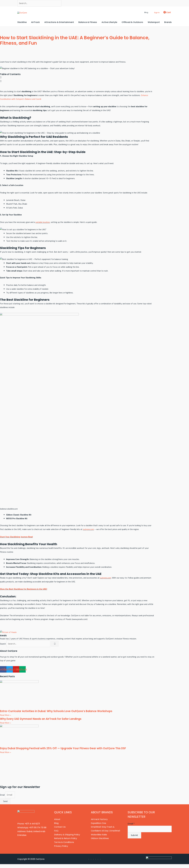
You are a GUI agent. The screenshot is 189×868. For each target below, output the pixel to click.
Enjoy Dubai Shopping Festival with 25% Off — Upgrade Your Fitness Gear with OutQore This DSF (63, 748)
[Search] (55, 644)
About (57, 819)
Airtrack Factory (99, 819)
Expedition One (98, 823)
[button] (142, 12)
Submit (134, 835)
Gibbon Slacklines (100, 838)
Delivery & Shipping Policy (67, 834)
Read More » (5, 715)
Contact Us (60, 826)
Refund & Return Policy (65, 838)
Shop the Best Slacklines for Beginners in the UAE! (23, 588)
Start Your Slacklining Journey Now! (16, 536)
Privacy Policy (61, 846)
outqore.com (88, 529)
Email (2, 794)
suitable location (42, 222)
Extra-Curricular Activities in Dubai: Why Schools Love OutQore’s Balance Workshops (56, 711)
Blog (56, 823)
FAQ (56, 830)
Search (3, 643)
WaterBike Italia (99, 834)
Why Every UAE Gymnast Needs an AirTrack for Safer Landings (40, 719)
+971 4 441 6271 (32, 823)
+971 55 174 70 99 (37, 827)
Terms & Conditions (64, 842)
